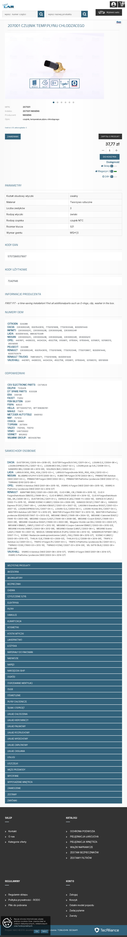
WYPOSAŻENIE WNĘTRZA (20, 782)
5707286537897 (17, 256)
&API (75, 930)
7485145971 (36, 357)
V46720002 (22, 431)
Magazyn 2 (105, 171)
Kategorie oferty (17, 841)
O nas (11, 836)
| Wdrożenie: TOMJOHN (57, 930)
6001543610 (38, 327)
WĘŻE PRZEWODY (16, 769)
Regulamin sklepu (18, 894)
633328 (33, 391)
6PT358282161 (40, 408)
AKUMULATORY (15, 578)
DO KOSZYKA (109, 157)
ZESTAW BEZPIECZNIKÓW (84, 852)
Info (44, 931)
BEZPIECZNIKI (14, 584)
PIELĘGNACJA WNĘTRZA (83, 841)
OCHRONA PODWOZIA (82, 831)
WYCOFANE (13, 776)
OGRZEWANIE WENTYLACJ (20, 683)
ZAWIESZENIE (14, 788)
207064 (23, 424)
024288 (24, 324)
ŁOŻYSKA (12, 645)
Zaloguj (73, 894)
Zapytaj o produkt (110, 136)
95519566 (13, 343)
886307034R (36, 334)
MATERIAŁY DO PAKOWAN (20, 652)
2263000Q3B (39, 330)
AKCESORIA (13, 571)
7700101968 (52, 327)
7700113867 (84, 350)
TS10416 (22, 388)
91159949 (84, 340)
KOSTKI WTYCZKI (15, 633)
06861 (21, 421)
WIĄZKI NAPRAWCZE (81, 847)
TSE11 (20, 411)
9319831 (95, 340)
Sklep (108, 165)
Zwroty (73, 915)
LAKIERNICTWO (15, 639)
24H (108, 176)
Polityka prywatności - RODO (24, 899)
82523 (19, 404)
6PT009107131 (24, 408)
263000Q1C (85, 337)
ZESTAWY (12, 794)
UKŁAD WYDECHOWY (17, 738)
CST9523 (42, 385)
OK (36, 931)
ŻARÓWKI (12, 800)
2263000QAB (55, 330)
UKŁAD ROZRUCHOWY (18, 732)
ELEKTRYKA (13, 602)
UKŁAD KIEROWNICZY (18, 720)
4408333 (30, 340)
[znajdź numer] (41, 14)
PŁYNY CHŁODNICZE (17, 701)
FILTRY (10, 608)
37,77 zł (112, 144)
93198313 (106, 340)
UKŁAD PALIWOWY (16, 726)
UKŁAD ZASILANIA (16, 751)
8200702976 (14, 353)
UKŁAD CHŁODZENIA (17, 714)
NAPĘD (11, 664)
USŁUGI (11, 757)
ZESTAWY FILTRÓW (80, 857)
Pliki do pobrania (17, 905)
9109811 (63, 340)
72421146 (13, 281)
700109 (21, 428)
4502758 (52, 340)
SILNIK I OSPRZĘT (16, 707)
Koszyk (73, 899)
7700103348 (66, 327)
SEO (71, 930)
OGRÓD (11, 676)
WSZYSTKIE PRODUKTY (18, 565)
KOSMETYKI (13, 627)
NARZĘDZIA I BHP (16, 670)
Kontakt (12, 831)
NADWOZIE (13, 658)
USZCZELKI (13, 763)
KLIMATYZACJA (14, 621)
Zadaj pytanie (76, 910)
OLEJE (10, 689)
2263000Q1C (24, 330)
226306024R (23, 327)
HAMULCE (12, 615)
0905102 (38, 414)
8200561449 (81, 327)
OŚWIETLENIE (14, 695)
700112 (30, 428)
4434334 (41, 340)
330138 (18, 395)
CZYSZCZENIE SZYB (17, 596)
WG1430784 (34, 438)
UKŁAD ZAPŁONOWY (17, 745)
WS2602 (23, 434)
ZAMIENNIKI (13, 136)
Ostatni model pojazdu (81, 905)
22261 (28, 401)
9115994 (73, 340)
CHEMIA (11, 590)
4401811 (19, 340)
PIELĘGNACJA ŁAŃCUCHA (84, 836)
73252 (20, 398)
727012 (17, 418)
